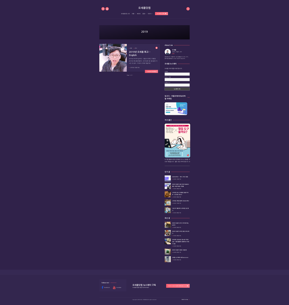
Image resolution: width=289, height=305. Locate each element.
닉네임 (166, 71)
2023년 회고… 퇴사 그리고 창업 (180, 176)
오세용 (174, 50)
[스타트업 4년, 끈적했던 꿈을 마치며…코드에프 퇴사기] (168, 194)
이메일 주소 (167, 82)
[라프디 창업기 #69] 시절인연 (179, 250)
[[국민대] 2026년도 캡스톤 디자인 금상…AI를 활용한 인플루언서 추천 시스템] (168, 241)
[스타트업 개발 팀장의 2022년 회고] (168, 203)
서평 (133, 13)
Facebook (107, 287)
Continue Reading (151, 71)
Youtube (118, 287)
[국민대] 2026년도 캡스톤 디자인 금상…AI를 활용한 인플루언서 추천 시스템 (180, 241)
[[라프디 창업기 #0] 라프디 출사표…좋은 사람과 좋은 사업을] (168, 186)
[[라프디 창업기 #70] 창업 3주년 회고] (168, 233)
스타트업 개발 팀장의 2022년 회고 (180, 200)
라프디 (149, 13)
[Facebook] (103, 8)
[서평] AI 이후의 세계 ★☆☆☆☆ (180, 257)
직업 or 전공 (168, 77)
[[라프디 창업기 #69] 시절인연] (168, 252)
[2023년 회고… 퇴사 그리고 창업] (168, 178)
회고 (136, 48)
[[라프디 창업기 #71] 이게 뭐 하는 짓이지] (168, 225)
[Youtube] (107, 8)
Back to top (185, 299)
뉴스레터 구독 (161, 13)
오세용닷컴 (144, 8)
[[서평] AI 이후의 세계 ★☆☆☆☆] (168, 259)
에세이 (139, 13)
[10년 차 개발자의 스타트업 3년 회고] (168, 210)
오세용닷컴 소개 (125, 13)
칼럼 (144, 13)
